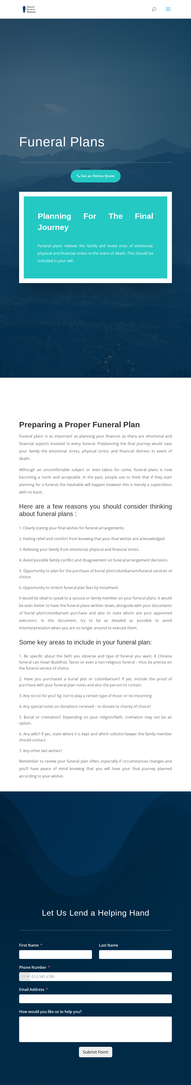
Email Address (31, 989)
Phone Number (32, 967)
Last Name (108, 945)
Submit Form (95, 1052)
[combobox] (24, 976)
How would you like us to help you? (50, 1011)
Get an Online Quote (98, 176)
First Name (29, 945)
